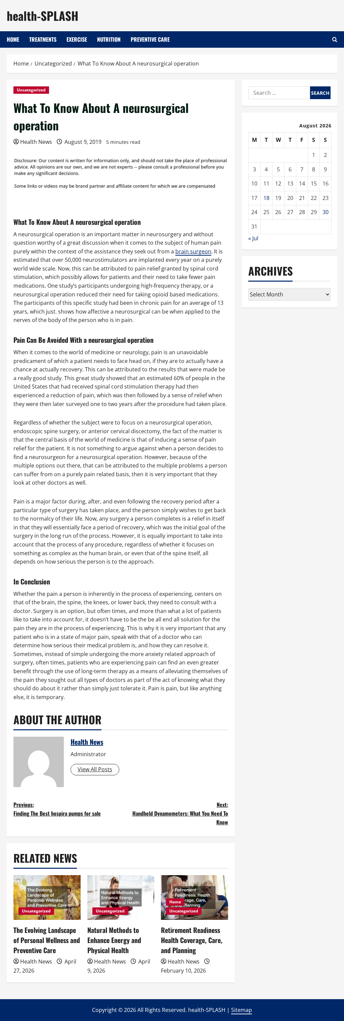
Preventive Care (150, 39)
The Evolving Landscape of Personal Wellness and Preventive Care (46, 940)
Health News (36, 142)
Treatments (42, 39)
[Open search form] (334, 39)
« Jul (253, 238)
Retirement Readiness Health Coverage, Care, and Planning (191, 940)
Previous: (57, 809)
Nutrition (109, 39)
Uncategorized (31, 90)
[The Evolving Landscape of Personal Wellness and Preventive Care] (47, 897)
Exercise (77, 39)
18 (266, 198)
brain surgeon (193, 251)
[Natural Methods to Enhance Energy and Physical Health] (121, 897)
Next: (180, 813)
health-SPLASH (42, 15)
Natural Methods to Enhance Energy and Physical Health (114, 940)
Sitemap (241, 1010)
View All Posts (95, 769)
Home (13, 39)
